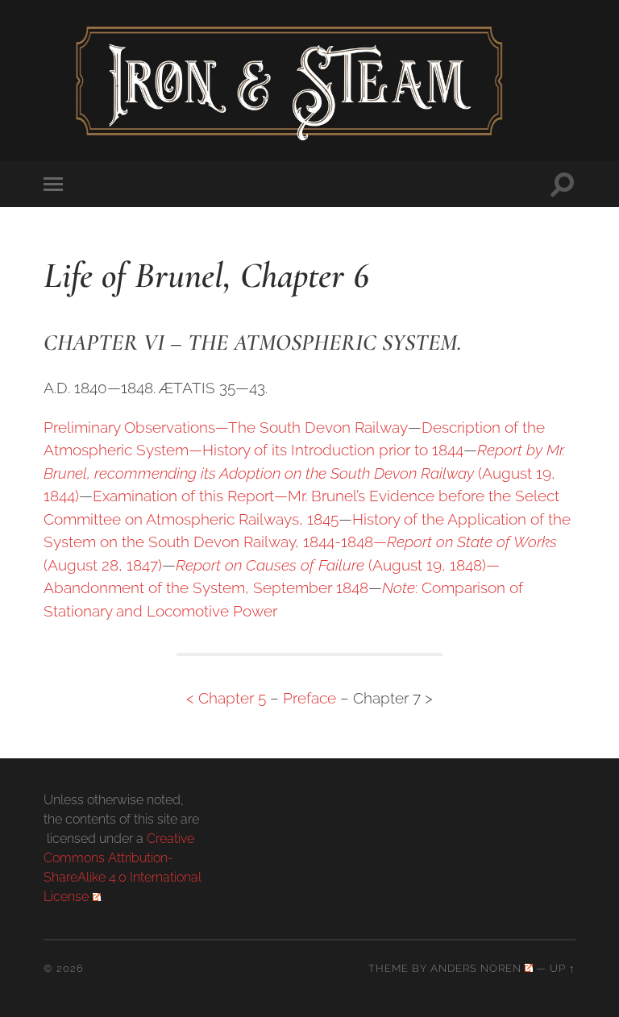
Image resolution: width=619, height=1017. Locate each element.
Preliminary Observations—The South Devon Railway (226, 427)
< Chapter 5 (226, 698)
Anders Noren (475, 968)
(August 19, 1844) (304, 472)
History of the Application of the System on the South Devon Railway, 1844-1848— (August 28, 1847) (307, 542)
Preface (309, 698)
